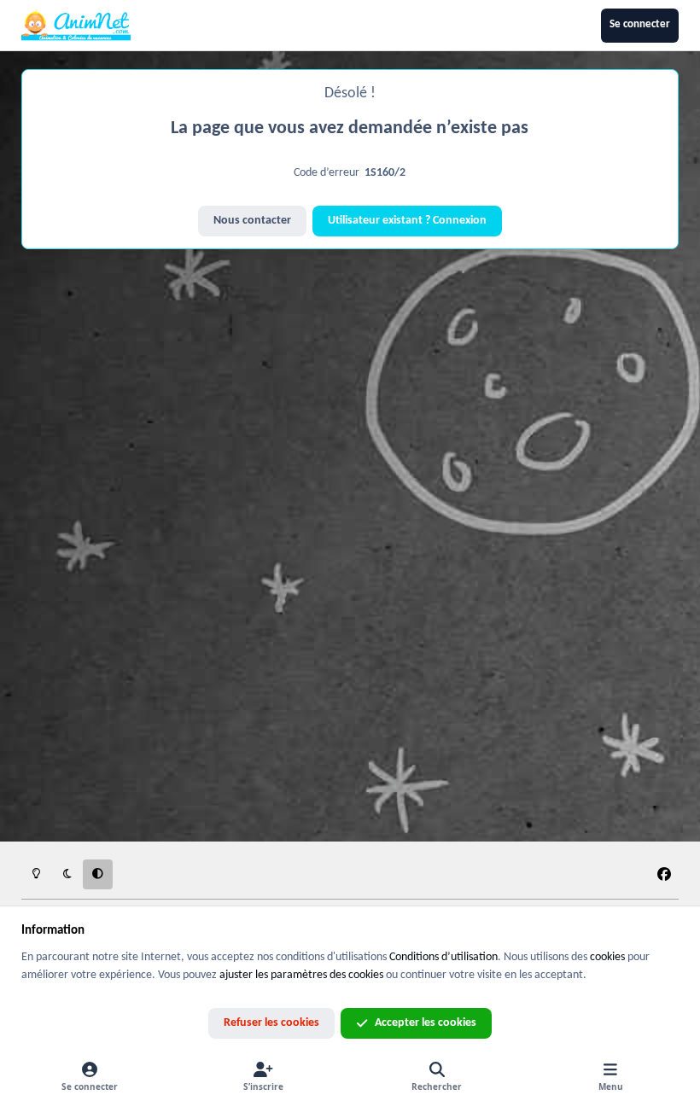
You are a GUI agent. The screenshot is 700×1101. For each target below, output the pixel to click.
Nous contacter (252, 220)
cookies (607, 957)
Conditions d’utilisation (443, 957)
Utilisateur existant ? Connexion (407, 220)
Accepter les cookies (425, 1023)
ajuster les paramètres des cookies (301, 975)
